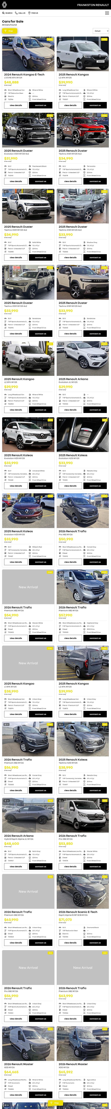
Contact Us (40, 105)
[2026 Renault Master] (28, 1043)
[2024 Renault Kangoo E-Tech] (28, 54)
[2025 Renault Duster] (28, 130)
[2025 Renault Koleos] (28, 434)
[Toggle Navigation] (107, 13)
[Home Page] (4, 4)
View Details (16, 105)
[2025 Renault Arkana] (83, 358)
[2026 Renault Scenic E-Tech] (83, 891)
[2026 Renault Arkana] (28, 815)
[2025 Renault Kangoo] (83, 54)
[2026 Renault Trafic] (83, 510)
